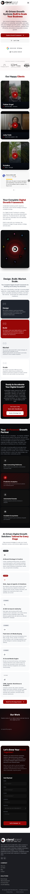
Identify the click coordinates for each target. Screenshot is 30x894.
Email (4, 787)
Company (5, 799)
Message (5, 811)
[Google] (2, 858)
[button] (28, 3)
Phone (5, 793)
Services (5, 805)
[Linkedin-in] (4, 858)
